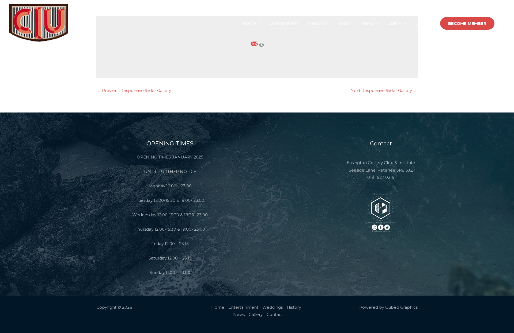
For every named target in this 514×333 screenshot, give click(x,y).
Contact (422, 23)
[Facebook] (502, 23)
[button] (467, 23)
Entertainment (284, 23)
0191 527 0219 (381, 177)
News (368, 23)
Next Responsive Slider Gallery (383, 90)
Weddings (317, 23)
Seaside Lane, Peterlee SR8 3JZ (381, 170)
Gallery (394, 23)
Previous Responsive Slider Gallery (134, 90)
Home (249, 23)
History (342, 23)
